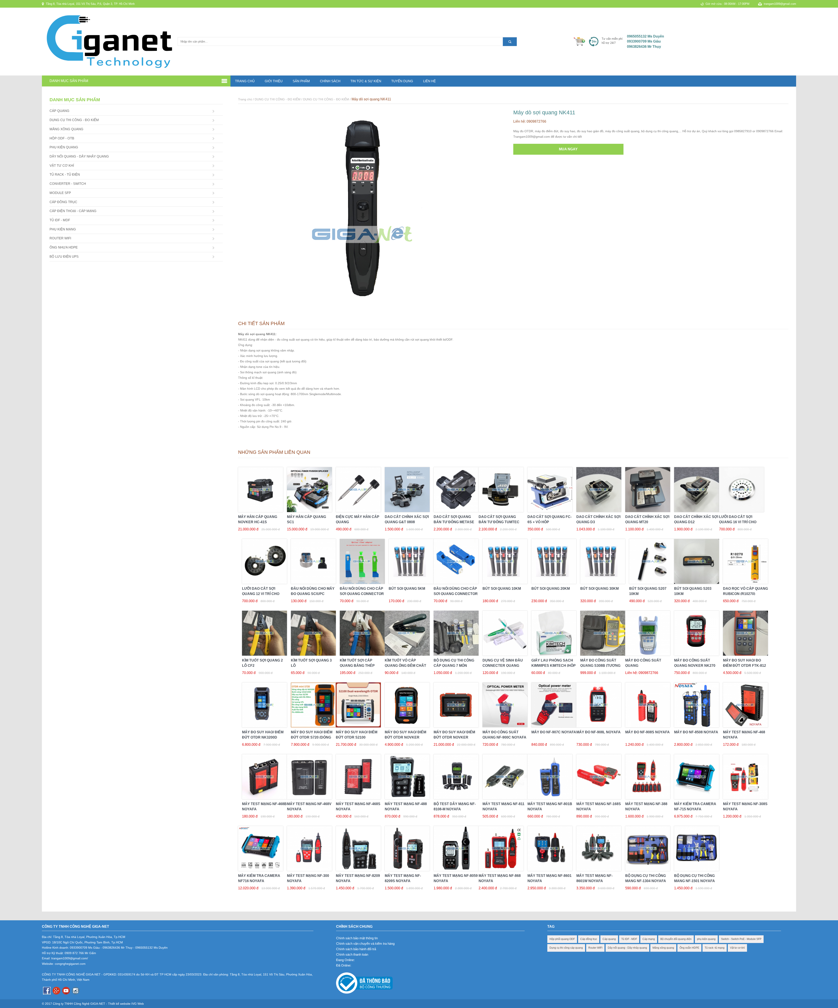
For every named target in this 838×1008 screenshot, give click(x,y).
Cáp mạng (648, 939)
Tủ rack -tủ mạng (715, 947)
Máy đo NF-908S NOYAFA (647, 732)
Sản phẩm (301, 81)
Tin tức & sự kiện (365, 81)
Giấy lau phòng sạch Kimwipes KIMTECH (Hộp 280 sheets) (553, 665)
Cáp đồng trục (588, 939)
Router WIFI (595, 947)
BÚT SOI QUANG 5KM (407, 588)
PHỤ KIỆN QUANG (64, 147)
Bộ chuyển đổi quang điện (676, 939)
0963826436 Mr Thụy (644, 46)
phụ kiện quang (706, 939)
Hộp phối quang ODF (562, 939)
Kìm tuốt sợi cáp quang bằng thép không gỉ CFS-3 (357, 665)
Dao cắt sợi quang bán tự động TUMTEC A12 (499, 522)
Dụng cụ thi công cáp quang (566, 947)
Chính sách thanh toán (352, 954)
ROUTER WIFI (60, 238)
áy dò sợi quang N (254, 334)
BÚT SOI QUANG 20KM (550, 588)
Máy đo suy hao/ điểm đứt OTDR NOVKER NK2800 (405, 737)
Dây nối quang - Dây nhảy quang (627, 947)
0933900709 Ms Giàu (644, 41)
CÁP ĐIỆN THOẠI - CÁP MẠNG (73, 211)
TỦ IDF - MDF (60, 220)
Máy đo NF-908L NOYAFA (598, 732)
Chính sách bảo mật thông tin (357, 938)
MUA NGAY (568, 149)
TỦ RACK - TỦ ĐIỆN (65, 174)
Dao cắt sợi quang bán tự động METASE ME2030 (454, 522)
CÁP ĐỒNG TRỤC (63, 202)
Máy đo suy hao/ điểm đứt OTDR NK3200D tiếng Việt (262, 737)
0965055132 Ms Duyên (645, 36)
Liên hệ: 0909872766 (529, 121)
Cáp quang (609, 939)
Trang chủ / (246, 99)
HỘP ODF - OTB (62, 138)
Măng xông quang (663, 947)
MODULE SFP (60, 193)
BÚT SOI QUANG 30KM (599, 588)
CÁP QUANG (59, 111)
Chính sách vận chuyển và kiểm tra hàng (365, 943)
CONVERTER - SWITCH (68, 183)
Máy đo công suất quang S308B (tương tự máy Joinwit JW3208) (602, 665)
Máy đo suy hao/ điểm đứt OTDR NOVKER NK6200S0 (454, 737)
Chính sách (330, 81)
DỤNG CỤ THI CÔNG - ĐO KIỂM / (279, 99)
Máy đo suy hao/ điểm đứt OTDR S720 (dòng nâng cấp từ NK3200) (311, 737)
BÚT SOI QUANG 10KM (502, 588)
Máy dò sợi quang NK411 (371, 99)
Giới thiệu (274, 81)
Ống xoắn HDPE (689, 947)
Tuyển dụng (402, 81)
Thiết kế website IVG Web (126, 1003)
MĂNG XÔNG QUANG (66, 129)
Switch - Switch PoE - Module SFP (741, 939)
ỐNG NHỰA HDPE (64, 247)
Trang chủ (245, 81)
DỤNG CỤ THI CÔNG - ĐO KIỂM (74, 120)
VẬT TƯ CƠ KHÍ (62, 165)
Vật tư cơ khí (737, 947)
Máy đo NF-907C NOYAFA (553, 732)
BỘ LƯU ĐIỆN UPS (64, 256)
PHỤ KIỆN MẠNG (63, 229)
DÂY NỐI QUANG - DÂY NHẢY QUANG (79, 156)
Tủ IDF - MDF (629, 939)
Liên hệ (429, 81)
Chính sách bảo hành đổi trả (356, 949)
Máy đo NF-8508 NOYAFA (696, 732)
